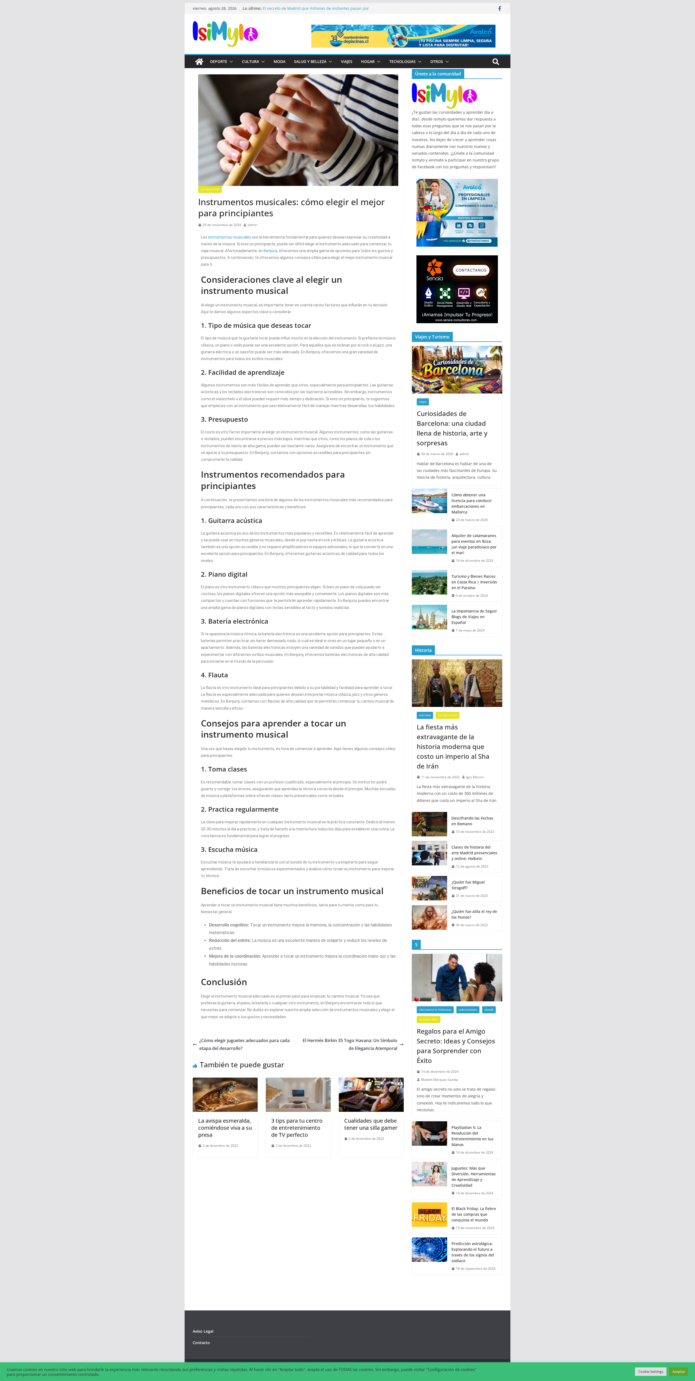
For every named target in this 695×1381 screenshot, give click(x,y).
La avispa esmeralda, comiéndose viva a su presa (225, 1127)
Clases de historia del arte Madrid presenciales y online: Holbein (474, 853)
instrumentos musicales (229, 237)
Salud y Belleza (310, 61)
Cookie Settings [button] (650, 1371)
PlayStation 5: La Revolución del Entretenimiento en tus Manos (472, 1136)
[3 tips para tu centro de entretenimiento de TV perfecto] (298, 1081)
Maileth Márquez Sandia (439, 1079)
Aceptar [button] (678, 1371)
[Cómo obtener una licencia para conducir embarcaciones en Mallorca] (429, 507)
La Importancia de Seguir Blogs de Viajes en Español (474, 616)
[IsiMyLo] (199, 61)
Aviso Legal (203, 1331)
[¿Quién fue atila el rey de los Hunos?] (429, 918)
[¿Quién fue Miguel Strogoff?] (429, 889)
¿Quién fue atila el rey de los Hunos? (474, 914)
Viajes (346, 61)
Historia (425, 715)
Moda (279, 61)
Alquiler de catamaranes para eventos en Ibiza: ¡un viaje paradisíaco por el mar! (474, 544)
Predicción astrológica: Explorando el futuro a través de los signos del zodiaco (472, 1252)
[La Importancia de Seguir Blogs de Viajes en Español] (429, 621)
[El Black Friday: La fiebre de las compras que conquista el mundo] (429, 1218)
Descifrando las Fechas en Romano (472, 820)
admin (252, 225)
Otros (436, 61)
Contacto (201, 1342)
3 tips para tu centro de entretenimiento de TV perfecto (297, 1127)
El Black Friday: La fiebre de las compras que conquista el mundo (473, 1214)
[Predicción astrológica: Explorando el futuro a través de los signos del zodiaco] (429, 1256)
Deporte (218, 61)
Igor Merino (475, 777)
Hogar (368, 61)
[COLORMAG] (444, 86)
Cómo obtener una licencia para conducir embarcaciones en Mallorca (471, 503)
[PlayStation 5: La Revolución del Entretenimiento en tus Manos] (429, 1140)
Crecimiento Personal (435, 1010)
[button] (230, 61)
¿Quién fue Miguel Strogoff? (468, 885)
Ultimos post (210, 189)
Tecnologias (402, 61)
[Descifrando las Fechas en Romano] (429, 825)
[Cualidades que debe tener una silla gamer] (371, 1081)
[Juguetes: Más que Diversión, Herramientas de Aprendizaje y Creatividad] (429, 1180)
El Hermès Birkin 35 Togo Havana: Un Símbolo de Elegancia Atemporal (350, 1044)
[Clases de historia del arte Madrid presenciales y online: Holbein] (429, 857)
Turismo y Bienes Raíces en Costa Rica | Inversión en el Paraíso (474, 582)
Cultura (250, 61)
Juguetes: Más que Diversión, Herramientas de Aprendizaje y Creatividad (473, 1177)
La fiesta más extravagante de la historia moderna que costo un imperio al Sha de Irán (453, 746)
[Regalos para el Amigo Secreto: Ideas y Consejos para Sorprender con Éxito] (457, 977)
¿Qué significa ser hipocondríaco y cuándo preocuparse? (314, 8)
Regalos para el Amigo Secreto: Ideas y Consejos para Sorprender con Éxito (456, 1046)
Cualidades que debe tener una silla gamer (370, 1124)
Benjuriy (270, 251)
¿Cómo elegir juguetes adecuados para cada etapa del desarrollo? (244, 1044)
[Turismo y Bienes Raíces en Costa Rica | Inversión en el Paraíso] (429, 586)
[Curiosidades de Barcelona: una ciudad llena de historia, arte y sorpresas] (457, 369)
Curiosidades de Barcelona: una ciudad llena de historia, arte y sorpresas (452, 428)
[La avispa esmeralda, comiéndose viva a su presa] (225, 1081)
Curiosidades (468, 1010)
